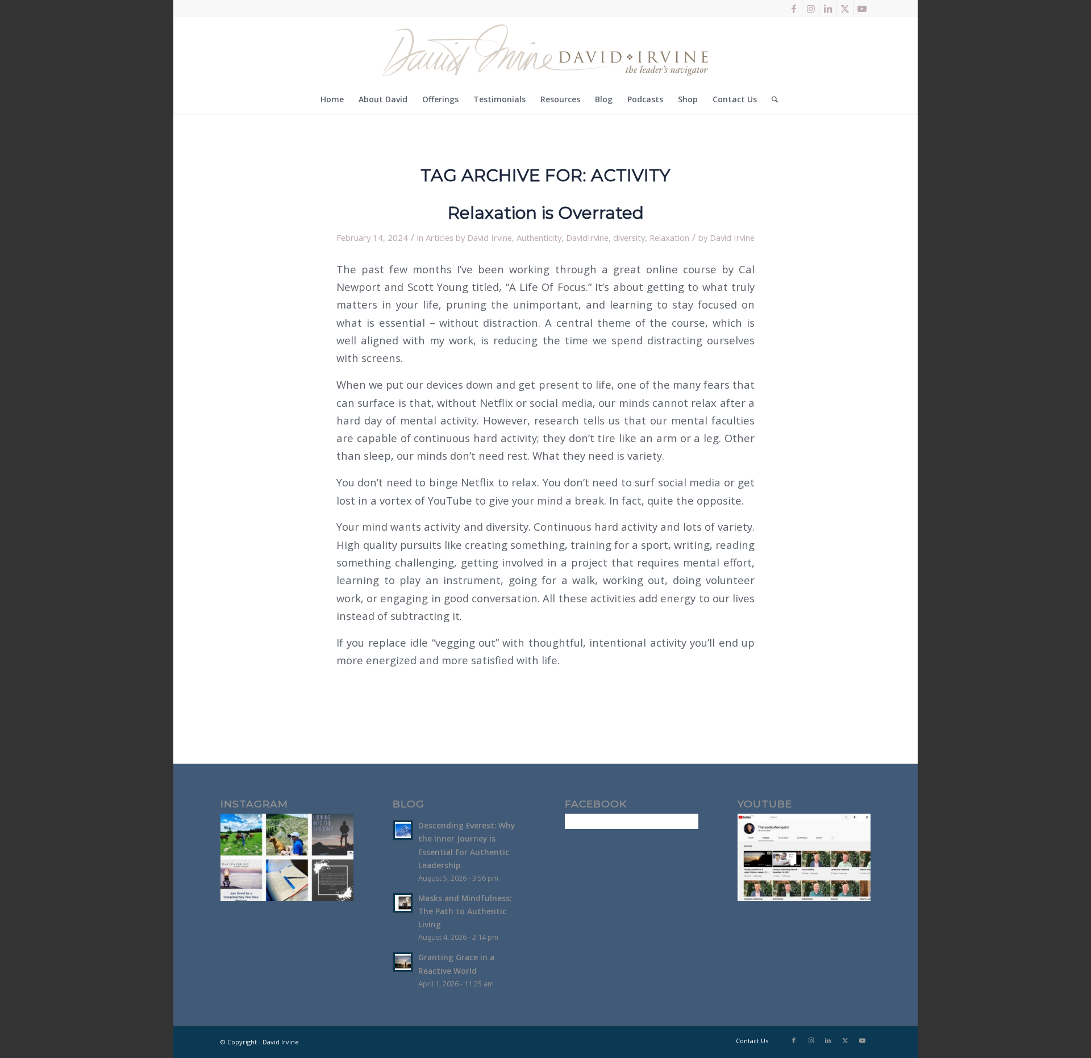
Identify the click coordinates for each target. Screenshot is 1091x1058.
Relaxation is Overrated (546, 212)
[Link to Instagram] (810, 8)
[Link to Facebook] (793, 8)
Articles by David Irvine (469, 237)
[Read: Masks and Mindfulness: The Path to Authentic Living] (403, 903)
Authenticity (539, 237)
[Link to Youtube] (862, 8)
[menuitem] (332, 99)
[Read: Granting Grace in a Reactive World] (403, 962)
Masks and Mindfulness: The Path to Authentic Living (464, 911)
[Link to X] (844, 8)
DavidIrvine (587, 237)
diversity (629, 237)
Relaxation (669, 237)
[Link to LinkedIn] (827, 8)
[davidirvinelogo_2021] (545, 51)
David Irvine (732, 237)
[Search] (771, 99)
